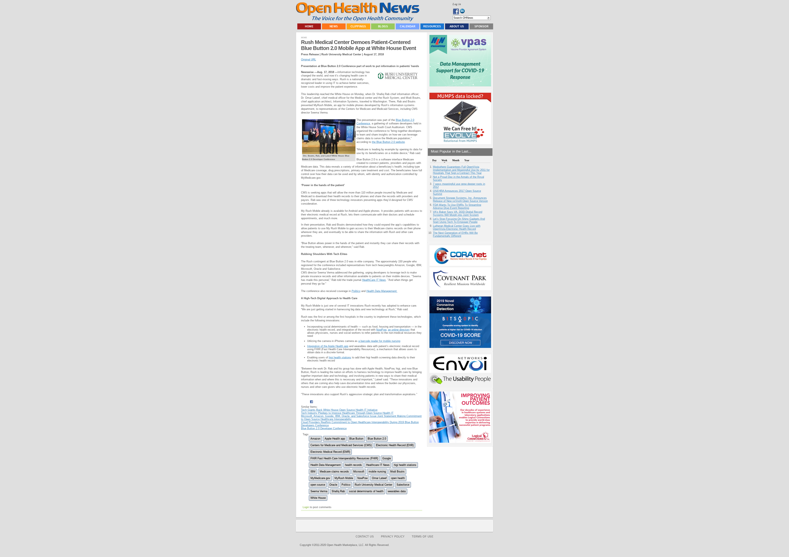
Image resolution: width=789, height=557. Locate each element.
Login (306, 507)
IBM (312, 471)
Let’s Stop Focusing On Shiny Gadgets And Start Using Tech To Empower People (459, 220)
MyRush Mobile (344, 478)
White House (318, 497)
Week (444, 160)
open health (398, 478)
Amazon (315, 438)
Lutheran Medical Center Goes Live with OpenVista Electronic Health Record (456, 227)
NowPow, (381, 329)
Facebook (456, 11)
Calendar (407, 26)
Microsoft (358, 471)
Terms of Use (422, 536)
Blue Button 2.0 (377, 438)
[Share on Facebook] (311, 403)
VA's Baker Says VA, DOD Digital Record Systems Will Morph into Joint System (457, 213)
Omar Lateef (379, 478)
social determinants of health (366, 491)
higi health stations (340, 357)
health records (353, 465)
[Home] (357, 20)
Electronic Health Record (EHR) (395, 445)
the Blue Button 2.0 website (388, 142)
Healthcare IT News (378, 465)
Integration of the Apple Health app (327, 346)
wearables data (397, 491)
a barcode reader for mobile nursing (379, 341)
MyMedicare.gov (320, 478)
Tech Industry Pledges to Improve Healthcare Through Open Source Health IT (347, 413)
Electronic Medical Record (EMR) (330, 451)
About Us (457, 26)
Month (455, 160)
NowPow (362, 478)
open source (317, 484)
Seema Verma (318, 491)
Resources (432, 26)
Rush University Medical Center (373, 484)
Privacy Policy (393, 536)
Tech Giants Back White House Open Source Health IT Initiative (339, 409)
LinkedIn (463, 11)
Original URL (308, 59)
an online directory (399, 329)
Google (386, 458)
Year (466, 160)
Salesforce (403, 484)
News (334, 26)
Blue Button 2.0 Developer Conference (324, 428)
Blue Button (356, 438)
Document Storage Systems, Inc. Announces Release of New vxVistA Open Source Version (460, 199)
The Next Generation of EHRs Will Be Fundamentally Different (455, 234)
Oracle (333, 484)
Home (309, 26)
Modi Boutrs (397, 471)
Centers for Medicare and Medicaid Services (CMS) (341, 445)
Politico (345, 484)
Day (434, 160)
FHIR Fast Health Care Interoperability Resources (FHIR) (344, 458)
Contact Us (365, 536)
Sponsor (481, 26)
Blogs (383, 26)
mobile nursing (377, 471)
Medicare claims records (334, 471)
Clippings (358, 26)
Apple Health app (335, 438)
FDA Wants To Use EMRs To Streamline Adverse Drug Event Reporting (457, 206)
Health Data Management (325, 465)
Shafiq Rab (338, 491)
